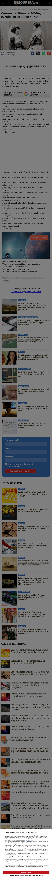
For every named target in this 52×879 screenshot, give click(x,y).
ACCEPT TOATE (26, 872)
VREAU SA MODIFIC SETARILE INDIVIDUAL (26, 875)
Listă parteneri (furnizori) (11, 868)
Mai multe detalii (29, 840)
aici (14, 849)
